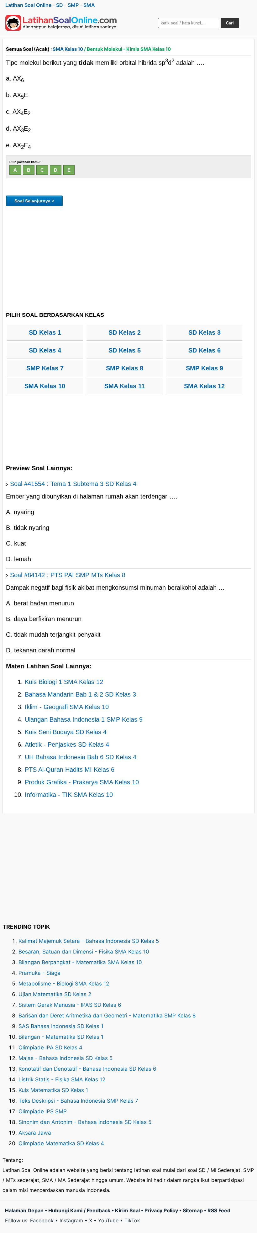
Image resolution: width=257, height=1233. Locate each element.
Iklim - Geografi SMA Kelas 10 (67, 706)
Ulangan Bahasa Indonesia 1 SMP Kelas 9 (84, 719)
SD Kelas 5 (124, 350)
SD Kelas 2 (124, 332)
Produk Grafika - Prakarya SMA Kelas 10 (82, 782)
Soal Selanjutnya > (34, 200)
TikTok (132, 1220)
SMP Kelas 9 (204, 368)
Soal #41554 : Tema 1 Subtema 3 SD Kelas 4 (73, 483)
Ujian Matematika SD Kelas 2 (54, 994)
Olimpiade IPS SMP (42, 1111)
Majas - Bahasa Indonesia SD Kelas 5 (65, 1058)
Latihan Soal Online (28, 5)
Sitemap (193, 1210)
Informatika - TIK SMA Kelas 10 (69, 794)
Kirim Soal (127, 1210)
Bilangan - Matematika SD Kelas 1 (60, 1037)
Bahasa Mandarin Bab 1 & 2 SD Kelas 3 (80, 694)
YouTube (108, 1220)
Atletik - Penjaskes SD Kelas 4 (67, 744)
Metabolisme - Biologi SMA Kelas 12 (63, 983)
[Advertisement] (128, 258)
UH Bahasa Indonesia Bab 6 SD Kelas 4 (80, 757)
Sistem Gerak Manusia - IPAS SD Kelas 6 (69, 1005)
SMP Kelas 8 (124, 368)
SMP (73, 5)
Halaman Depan (24, 1210)
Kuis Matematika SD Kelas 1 (53, 1090)
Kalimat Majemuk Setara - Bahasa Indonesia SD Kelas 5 (88, 941)
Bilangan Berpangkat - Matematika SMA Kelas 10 (80, 962)
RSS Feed (218, 1210)
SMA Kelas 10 (68, 49)
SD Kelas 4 (45, 350)
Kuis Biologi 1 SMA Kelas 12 (64, 681)
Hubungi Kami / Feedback (79, 1210)
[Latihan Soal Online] (61, 23)
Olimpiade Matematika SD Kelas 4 (61, 1143)
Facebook (42, 1220)
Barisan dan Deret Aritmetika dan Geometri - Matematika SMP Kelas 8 (107, 1015)
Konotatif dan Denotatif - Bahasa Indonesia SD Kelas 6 (87, 1069)
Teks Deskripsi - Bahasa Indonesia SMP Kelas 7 (78, 1101)
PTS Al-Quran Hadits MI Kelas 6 (69, 769)
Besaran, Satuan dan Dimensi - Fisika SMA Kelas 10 (83, 951)
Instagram (71, 1220)
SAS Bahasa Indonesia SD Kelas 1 (60, 1026)
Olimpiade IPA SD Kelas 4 (50, 1047)
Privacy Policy (161, 1210)
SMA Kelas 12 (204, 386)
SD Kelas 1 (45, 332)
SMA (89, 5)
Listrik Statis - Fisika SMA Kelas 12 (61, 1079)
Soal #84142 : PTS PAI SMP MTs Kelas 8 (67, 575)
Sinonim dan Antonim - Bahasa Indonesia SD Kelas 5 (84, 1122)
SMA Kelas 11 (124, 386)
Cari (230, 23)
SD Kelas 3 (204, 332)
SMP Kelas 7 (45, 368)
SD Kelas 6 (204, 350)
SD (59, 5)
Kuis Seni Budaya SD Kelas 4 (66, 732)
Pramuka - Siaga (39, 973)
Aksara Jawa (34, 1133)
